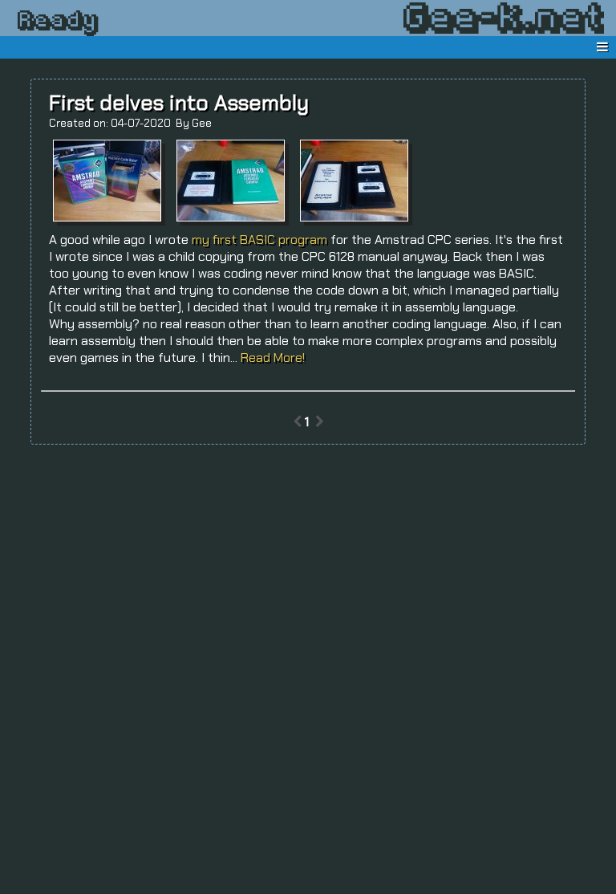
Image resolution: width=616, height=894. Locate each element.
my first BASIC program (259, 239)
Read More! (273, 357)
